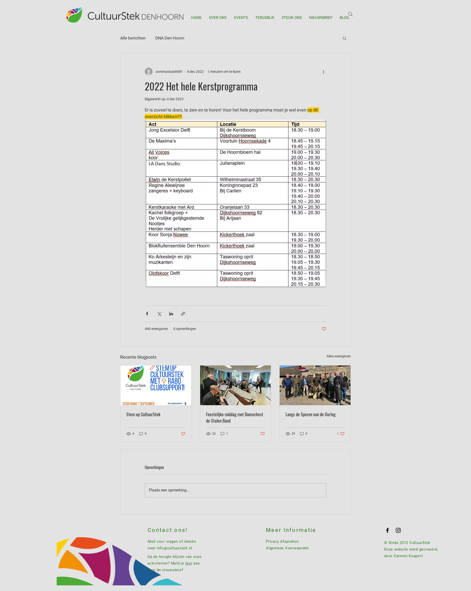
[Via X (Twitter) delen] (159, 313)
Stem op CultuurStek (143, 414)
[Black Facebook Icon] (387, 530)
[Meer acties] (323, 72)
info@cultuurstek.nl (174, 548)
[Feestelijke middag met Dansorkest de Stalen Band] (235, 385)
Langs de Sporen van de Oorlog (311, 414)
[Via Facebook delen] (147, 313)
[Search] (350, 14)
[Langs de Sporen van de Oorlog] (315, 385)
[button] (344, 38)
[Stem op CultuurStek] (155, 385)
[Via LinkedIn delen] (171, 313)
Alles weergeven (339, 356)
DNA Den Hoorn (169, 38)
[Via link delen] (183, 313)
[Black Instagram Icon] (398, 530)
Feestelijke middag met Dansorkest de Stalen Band (234, 417)
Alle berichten (132, 38)
